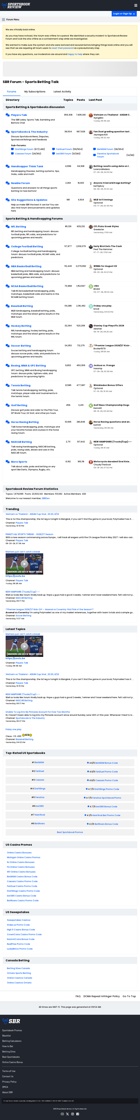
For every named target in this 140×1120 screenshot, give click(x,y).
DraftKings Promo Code (106, 789)
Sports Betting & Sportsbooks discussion (35, 107)
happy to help (75, 54)
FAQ (78, 996)
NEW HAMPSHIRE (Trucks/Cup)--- (23, 591)
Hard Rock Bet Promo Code (106, 815)
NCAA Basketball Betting (27, 286)
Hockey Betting (21, 326)
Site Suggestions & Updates (29, 200)
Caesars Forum (23, 153)
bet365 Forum (63, 153)
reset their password (63, 48)
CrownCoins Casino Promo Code (24, 934)
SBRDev (46, 498)
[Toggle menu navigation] (136, 5)
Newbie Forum (20, 183)
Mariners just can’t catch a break (23, 551)
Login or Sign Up (122, 13)
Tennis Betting (20, 385)
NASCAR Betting (21, 442)
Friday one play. (14, 729)
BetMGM (39, 762)
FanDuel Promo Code (107, 771)
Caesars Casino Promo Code (22, 881)
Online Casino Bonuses (19, 852)
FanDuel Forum (64, 149)
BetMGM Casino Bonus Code (22, 876)
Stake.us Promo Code (18, 924)
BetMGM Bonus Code (106, 762)
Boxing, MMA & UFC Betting (28, 365)
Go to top (129, 996)
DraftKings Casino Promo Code (23, 890)
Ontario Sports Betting (19, 973)
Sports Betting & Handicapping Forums (34, 219)
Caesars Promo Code (106, 780)
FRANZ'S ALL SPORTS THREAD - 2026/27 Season (29, 534)
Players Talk (19, 115)
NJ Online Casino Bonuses (20, 862)
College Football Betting (27, 246)
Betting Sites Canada (18, 968)
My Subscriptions (34, 91)
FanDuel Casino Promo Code (22, 886)
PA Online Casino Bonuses (21, 867)
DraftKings (39, 788)
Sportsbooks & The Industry (29, 131)
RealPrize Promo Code (18, 944)
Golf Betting (19, 405)
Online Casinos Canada (19, 977)
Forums (11, 91)
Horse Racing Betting (25, 422)
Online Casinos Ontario (19, 982)
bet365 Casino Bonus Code (21, 895)
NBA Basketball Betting (26, 266)
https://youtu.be (15, 576)
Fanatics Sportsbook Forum (108, 155)
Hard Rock (40, 814)
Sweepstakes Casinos (18, 920)
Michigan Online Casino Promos (23, 857)
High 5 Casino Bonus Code (21, 929)
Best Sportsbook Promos (70, 832)
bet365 (40, 806)
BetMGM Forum (105, 149)
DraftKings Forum (24, 149)
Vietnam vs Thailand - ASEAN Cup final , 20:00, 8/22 (32, 514)
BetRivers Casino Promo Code (23, 900)
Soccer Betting (21, 345)
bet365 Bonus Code (106, 806)
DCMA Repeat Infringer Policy (101, 996)
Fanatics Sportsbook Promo (106, 797)
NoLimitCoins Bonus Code (20, 939)
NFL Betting (18, 226)
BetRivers (40, 823)
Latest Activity (62, 91)
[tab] (11, 91)
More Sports (19, 461)
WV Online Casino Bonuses (21, 871)
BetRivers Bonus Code (106, 824)
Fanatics (39, 797)
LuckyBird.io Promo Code (20, 948)
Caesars (39, 779)
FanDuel (40, 771)
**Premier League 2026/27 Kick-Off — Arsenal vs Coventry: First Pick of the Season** (50, 609)
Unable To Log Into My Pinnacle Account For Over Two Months (38, 711)
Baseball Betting (22, 306)
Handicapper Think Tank (27, 166)
